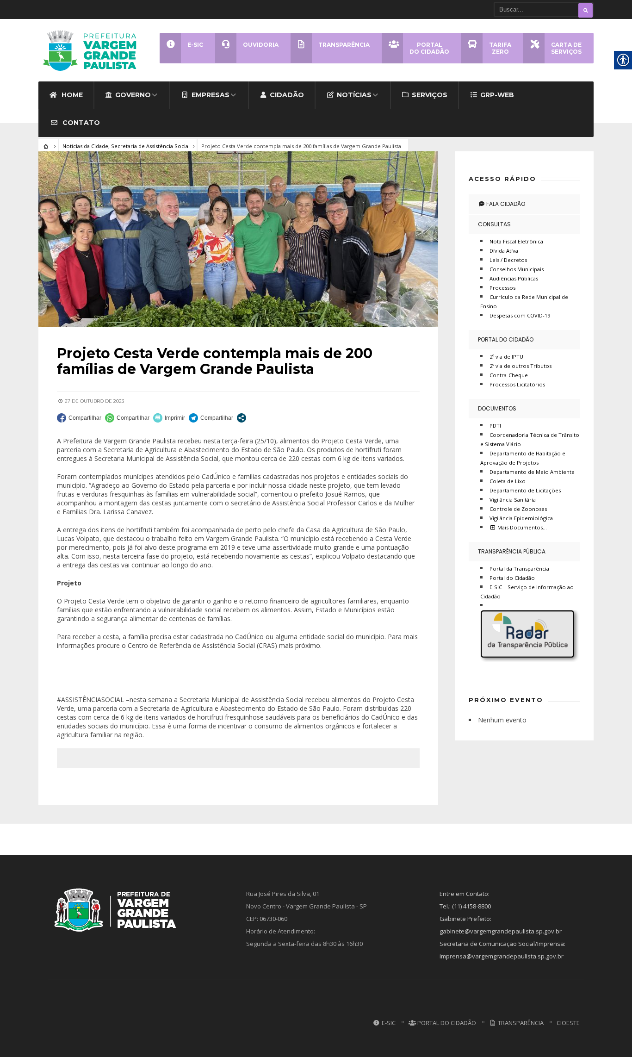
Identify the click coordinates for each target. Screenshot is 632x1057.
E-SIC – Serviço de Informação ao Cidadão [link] (527, 592)
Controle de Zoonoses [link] (518, 508)
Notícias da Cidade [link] (85, 146)
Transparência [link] (520, 1023)
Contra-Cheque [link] (508, 375)
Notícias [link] (354, 95)
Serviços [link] (429, 95)
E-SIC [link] (388, 1023)
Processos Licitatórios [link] (517, 384)
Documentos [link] (497, 408)
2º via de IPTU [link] (506, 356)
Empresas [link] (210, 95)
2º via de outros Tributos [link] (520, 365)
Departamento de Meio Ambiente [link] (532, 471)
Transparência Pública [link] (511, 551)
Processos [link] (502, 287)
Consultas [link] (494, 224)
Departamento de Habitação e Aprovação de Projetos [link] (522, 458)
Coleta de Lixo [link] (507, 481)
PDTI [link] (495, 425)
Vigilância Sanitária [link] (512, 499)
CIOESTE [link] (568, 1023)
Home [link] (71, 95)
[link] (92, 50)
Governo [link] (133, 95)
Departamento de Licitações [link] (525, 490)
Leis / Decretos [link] (508, 259)
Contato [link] (80, 122)
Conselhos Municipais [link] (516, 269)
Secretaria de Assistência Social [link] (150, 146)
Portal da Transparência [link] (519, 568)
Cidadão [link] (287, 95)
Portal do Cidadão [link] (505, 339)
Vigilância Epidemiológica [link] (521, 518)
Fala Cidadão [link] (505, 204)
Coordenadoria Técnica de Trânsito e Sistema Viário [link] (529, 439)
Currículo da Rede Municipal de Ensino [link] (524, 301)
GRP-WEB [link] (497, 95)
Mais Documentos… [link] (521, 527)
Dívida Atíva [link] (503, 250)
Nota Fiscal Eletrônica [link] (516, 241)
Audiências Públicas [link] (513, 278)
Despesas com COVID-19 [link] (519, 315)
